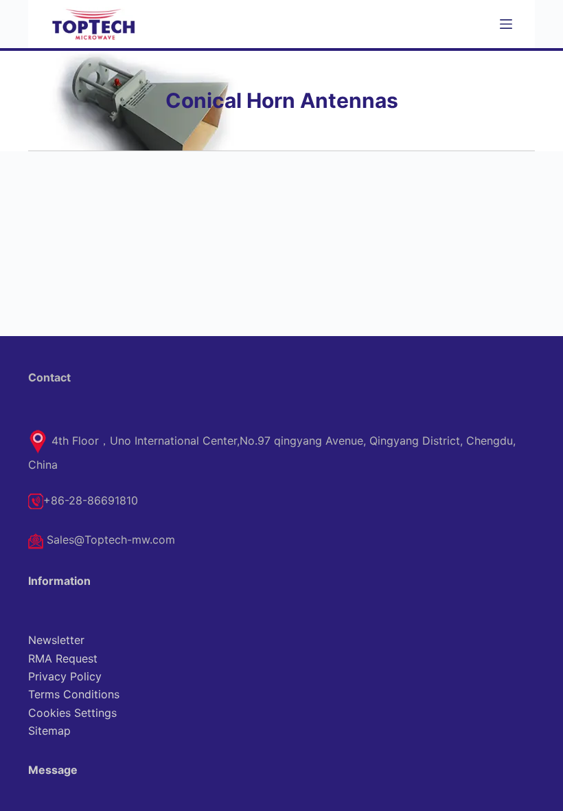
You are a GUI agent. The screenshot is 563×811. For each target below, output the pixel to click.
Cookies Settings (72, 713)
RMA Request (62, 658)
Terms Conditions (73, 694)
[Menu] (506, 24)
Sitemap (49, 730)
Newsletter (56, 640)
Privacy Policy (65, 676)
